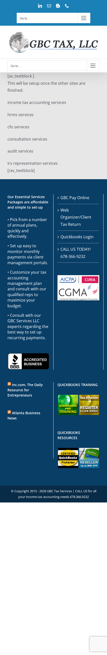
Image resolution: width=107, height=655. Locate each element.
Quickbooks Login (77, 237)
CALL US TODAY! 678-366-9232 (75, 252)
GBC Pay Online (74, 197)
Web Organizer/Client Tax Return (75, 217)
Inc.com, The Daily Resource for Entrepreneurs (25, 390)
